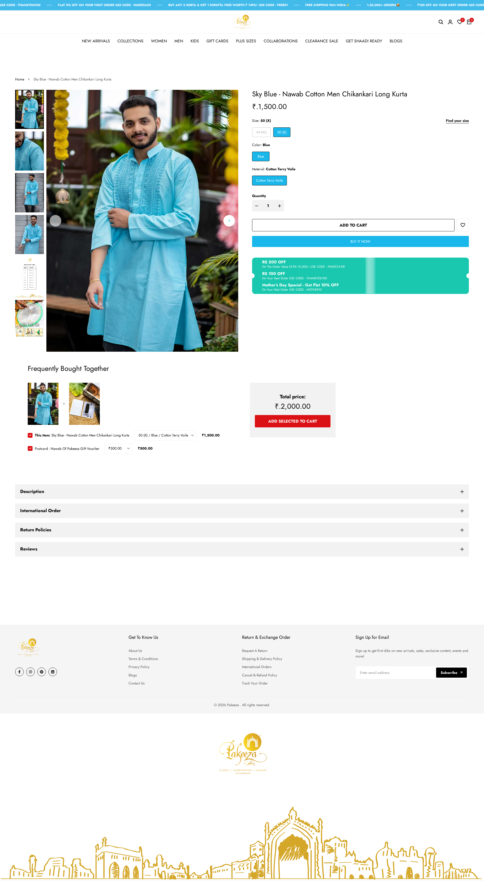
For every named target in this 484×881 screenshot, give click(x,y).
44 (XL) (261, 133)
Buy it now (360, 241)
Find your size (457, 120)
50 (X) (281, 132)
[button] (463, 225)
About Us (135, 650)
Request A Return (254, 650)
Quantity (259, 195)
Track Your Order (255, 683)
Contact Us (137, 683)
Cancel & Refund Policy (259, 675)
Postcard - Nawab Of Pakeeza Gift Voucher (67, 448)
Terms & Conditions (143, 658)
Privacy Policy (139, 666)
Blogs (133, 675)
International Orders (256, 666)
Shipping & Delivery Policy (262, 658)
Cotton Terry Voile (269, 180)
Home (19, 79)
